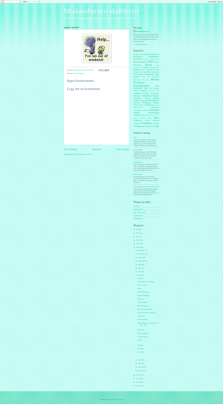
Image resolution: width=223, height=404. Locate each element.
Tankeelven (138, 120)
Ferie (157, 67)
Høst (157, 85)
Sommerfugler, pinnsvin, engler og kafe (146, 186)
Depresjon (137, 65)
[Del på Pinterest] (108, 70)
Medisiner (156, 96)
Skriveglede (137, 110)
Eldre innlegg (123, 149)
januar (140, 370)
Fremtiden (149, 70)
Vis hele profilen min (140, 44)
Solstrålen (154, 110)
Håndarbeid (138, 88)
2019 (138, 247)
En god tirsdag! (142, 337)
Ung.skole (137, 123)
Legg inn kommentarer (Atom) (82, 154)
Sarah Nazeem (138, 215)
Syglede (143, 115)
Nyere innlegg (70, 149)
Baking (147, 54)
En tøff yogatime (143, 333)
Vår (151, 126)
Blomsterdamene (140, 62)
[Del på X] (104, 70)
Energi (148, 64)
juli (139, 268)
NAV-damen (145, 100)
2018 (138, 375)
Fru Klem (137, 72)
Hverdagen (139, 82)
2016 (138, 382)
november (141, 254)
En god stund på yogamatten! (147, 312)
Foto (143, 69)
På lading (141, 348)
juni (139, 271)
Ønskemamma (138, 218)
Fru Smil (143, 72)
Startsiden (96, 149)
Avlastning (142, 54)
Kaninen (156, 88)
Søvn (156, 117)
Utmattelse (80, 73)
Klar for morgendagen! (145, 309)
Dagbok (157, 62)
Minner (147, 98)
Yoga (156, 126)
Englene (146, 67)
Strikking (137, 114)
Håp (146, 88)
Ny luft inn (141, 352)
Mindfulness (138, 98)
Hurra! (140, 288)
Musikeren (137, 100)
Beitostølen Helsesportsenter (151, 59)
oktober (140, 257)
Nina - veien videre (140, 212)
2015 (138, 386)
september (141, 261)
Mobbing (156, 98)
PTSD (147, 105)
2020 (138, 244)
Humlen (155, 79)
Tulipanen (156, 120)
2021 (138, 240)
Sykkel (136, 118)
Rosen (152, 105)
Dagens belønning (143, 295)
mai (139, 275)
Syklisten (143, 118)
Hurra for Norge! (143, 306)
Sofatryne (141, 299)
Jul (151, 88)
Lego (157, 90)
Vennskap (156, 123)
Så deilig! (141, 278)
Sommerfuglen (153, 112)
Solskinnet (145, 110)
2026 (138, 229)
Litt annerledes (142, 302)
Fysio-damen (138, 74)
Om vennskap (138, 150)
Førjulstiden (149, 74)
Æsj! (135, 137)
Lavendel (151, 90)
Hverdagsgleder (142, 85)
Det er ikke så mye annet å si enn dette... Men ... (148, 324)
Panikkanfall (154, 100)
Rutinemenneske (138, 107)
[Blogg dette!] (101, 70)
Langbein (144, 90)
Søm (149, 118)
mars (140, 363)
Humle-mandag (143, 319)
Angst (136, 54)
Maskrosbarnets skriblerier (101, 10)
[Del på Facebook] (106, 70)
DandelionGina (138, 209)
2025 (138, 233)
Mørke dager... (138, 162)
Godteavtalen (155, 77)
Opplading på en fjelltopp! (146, 281)
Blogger (120, 399)
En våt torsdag (142, 285)
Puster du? (141, 330)
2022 (138, 236)
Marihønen (137, 96)
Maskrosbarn (147, 95)
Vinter (147, 126)
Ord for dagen (138, 174)
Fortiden (137, 69)
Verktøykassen (139, 126)
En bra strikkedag (143, 292)
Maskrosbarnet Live (143, 31)
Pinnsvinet (137, 103)
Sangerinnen (155, 107)
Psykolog (142, 105)
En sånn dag (141, 316)
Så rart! (140, 340)
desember (141, 250)
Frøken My (155, 72)
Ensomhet (152, 67)
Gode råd (145, 77)
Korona (136, 90)
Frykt (149, 72)
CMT (150, 61)
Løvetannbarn (154, 93)
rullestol (157, 105)
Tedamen (147, 120)
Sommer (137, 112)
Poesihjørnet (147, 102)
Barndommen (154, 56)
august (140, 264)
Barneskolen (138, 59)
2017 (138, 378)
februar (140, 367)
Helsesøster (137, 80)
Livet (75, 73)
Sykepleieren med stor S (152, 115)
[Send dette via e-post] (99, 70)
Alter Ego (137, 206)
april (139, 360)
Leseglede (137, 93)
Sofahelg (140, 345)
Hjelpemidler (145, 80)
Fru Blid (156, 70)
